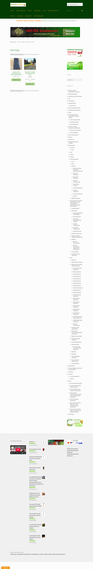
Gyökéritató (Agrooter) (76, 233)
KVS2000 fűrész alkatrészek (76, 299)
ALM (69, 98)
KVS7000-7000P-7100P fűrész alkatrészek (77, 317)
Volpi (71, 257)
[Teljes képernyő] (24, 452)
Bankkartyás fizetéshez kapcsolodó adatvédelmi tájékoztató (72, 450)
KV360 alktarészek (77, 281)
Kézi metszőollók (75, 344)
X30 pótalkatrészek (74, 124)
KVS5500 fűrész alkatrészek (76, 306)
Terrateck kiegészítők (77, 187)
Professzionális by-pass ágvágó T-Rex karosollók (75, 390)
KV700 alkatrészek (77, 292)
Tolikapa (75, 196)
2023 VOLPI (74, 260)
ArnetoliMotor (71, 100)
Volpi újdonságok (75, 363)
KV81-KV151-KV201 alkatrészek (77, 295)
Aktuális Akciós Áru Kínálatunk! (75, 96)
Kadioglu (72, 156)
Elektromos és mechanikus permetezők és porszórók (77, 332)
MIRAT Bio (74, 239)
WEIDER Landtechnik (76, 198)
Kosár (44, 10)
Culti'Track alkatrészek (75, 174)
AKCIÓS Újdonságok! (38, 16)
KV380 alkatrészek (77, 283)
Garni (71, 152)
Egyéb (69, 112)
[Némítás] (22, 452)
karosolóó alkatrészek (76, 342)
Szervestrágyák (75, 251)
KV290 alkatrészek (77, 271)
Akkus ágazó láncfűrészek (77, 262)
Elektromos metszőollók (77, 336)
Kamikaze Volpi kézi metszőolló (76, 339)
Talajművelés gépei (74, 159)
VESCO (69, 381)
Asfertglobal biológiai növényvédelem (78, 213)
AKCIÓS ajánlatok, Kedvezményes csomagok (73, 91)
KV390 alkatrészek (77, 285)
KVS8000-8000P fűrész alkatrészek (77, 321)
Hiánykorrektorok (77, 216)
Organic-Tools (73, 105)
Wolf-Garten (71, 414)
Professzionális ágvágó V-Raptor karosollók (75, 386)
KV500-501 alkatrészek (78, 287)
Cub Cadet (72, 147)
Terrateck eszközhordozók (76, 181)
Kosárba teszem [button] (16, 79)
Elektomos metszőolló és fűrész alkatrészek (77, 265)
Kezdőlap (12, 16)
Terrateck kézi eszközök (76, 185)
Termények (70, 371)
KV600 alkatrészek (77, 290)
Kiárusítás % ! (28, 16)
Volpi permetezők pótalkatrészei (75, 360)
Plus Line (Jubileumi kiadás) (76, 383)
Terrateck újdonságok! (75, 191)
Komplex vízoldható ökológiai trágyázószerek (77, 236)
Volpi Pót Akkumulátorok (76, 324)
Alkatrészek (20, 16)
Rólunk (12, 10)
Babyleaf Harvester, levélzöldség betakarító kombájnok (78, 170)
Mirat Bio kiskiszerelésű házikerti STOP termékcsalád (76, 247)
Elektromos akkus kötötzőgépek (75, 328)
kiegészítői (74, 354)
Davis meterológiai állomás (74, 107)
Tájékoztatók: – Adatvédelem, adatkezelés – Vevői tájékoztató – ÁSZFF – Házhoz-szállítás (31, 554)
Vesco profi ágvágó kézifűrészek (74, 399)
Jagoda (71, 154)
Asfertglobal (74, 210)
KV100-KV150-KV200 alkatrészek (77, 268)
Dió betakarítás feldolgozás (74, 110)
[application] (18, 449)
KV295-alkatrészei (77, 274)
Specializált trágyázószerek (76, 228)
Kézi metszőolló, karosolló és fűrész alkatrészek (77, 348)
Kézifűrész (74, 351)
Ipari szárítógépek (74, 132)
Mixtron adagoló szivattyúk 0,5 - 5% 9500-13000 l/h (75, 368)
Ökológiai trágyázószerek (76, 224)
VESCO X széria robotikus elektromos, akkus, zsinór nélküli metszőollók (75, 410)
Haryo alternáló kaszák (73, 134)
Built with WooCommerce (59, 554)
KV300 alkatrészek (77, 276)
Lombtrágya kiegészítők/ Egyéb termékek (77, 220)
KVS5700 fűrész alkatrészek (76, 310)
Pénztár (30, 10)
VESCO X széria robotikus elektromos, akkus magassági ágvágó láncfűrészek (75, 404)
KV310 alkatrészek (77, 278)
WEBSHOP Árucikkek (53, 10)
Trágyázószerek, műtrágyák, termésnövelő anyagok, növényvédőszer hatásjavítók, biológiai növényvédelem (76, 203)
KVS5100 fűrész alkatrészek (76, 302)
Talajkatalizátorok (77, 231)
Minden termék (71, 145)
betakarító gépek (72, 103)
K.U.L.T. (73, 161)
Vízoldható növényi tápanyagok (76, 254)
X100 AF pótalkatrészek (75, 119)
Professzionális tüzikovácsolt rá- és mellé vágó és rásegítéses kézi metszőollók (75, 394)
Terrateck (74, 166)
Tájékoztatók (37, 10)
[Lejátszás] (12, 452)
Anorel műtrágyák (75, 208)
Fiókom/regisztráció (21, 10)
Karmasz (70, 137)
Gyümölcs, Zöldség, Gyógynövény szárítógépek (74, 127)
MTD (73, 149)
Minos (73, 163)
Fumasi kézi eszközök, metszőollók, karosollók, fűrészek (73, 116)
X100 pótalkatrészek (74, 122)
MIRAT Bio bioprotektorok (76, 242)
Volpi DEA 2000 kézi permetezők (76, 357)
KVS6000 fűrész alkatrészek (76, 313)
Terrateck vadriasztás (78, 193)
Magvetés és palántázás (75, 177)
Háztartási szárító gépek (75, 130)
